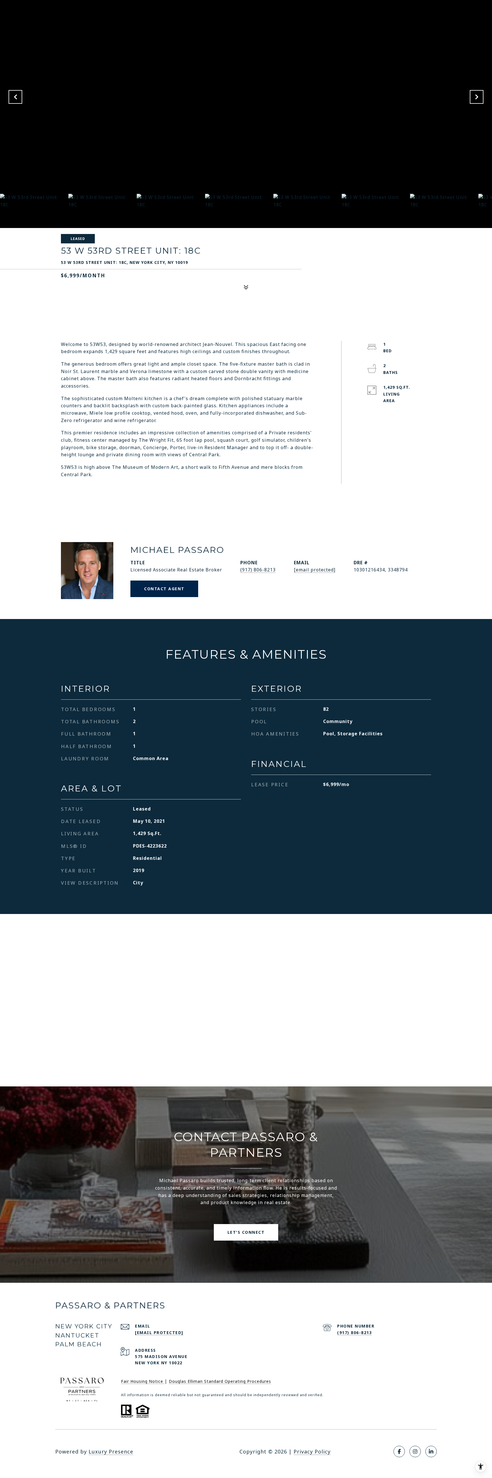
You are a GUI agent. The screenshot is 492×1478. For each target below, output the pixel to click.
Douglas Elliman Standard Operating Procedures (220, 1381)
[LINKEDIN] (431, 1451)
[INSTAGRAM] (415, 1451)
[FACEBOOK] (399, 1451)
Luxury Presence (111, 1451)
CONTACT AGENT (164, 588)
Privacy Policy (312, 1451)
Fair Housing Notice (143, 1381)
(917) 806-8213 (258, 570)
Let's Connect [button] (246, 1232)
